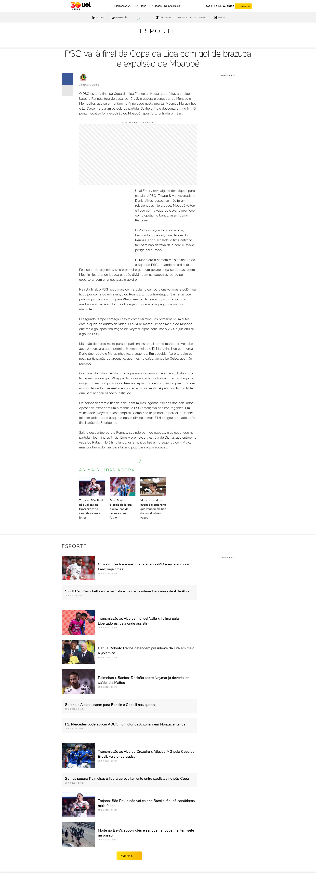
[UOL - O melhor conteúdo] (81, 6)
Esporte (158, 31)
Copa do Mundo (197, 17)
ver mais (127, 855)
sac (208, 6)
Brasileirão (180, 17)
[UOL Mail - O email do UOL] (216, 6)
